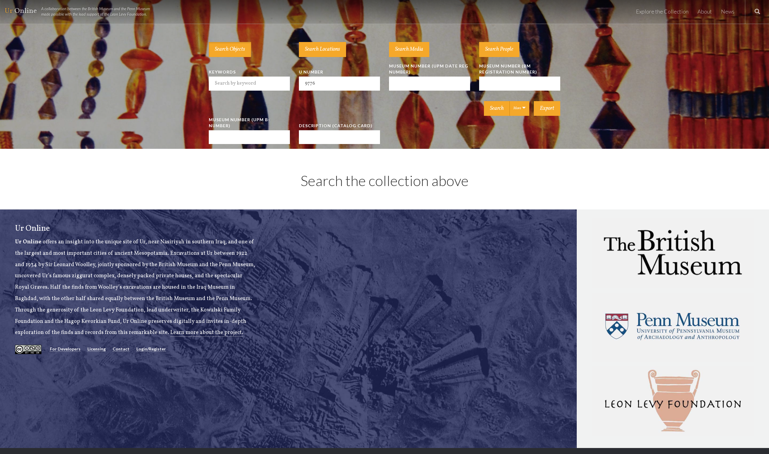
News (727, 11)
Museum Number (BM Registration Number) (508, 68)
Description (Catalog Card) (335, 125)
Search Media (409, 49)
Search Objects (230, 49)
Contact (121, 348)
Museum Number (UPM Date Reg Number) (428, 68)
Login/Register (151, 348)
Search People (499, 49)
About (705, 11)
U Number (311, 71)
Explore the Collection (662, 11)
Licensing (96, 348)
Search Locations (322, 49)
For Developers (65, 348)
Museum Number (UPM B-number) (239, 122)
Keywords (222, 71)
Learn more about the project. (206, 332)
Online (77, 11)
